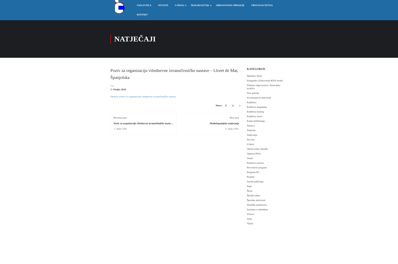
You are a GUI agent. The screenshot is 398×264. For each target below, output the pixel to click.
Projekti (250, 177)
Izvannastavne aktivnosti (259, 97)
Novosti (163, 5)
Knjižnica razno (254, 116)
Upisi (249, 219)
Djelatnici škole (254, 76)
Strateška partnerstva (257, 205)
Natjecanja (252, 135)
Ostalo (250, 158)
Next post (234, 117)
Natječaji (251, 130)
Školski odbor (253, 195)
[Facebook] (226, 105)
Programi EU (253, 172)
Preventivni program (257, 167)
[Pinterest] (240, 105)
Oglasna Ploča (254, 153)
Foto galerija (253, 93)
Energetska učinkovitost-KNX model (265, 80)
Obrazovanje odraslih (230, 5)
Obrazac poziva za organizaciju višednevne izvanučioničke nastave (143, 96)
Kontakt (142, 15)
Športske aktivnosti (256, 200)
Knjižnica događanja (257, 107)
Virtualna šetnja (262, 5)
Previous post (120, 117)
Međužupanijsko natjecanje (224, 123)
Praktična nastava (255, 163)
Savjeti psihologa (255, 181)
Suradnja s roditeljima (257, 209)
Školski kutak (200, 5)
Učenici (250, 214)
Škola (249, 191)
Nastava (251, 125)
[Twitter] (233, 105)
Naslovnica (144, 5)
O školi (179, 5)
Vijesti (250, 223)
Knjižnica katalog (255, 111)
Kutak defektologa (256, 121)
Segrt (249, 186)
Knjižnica (251, 102)
